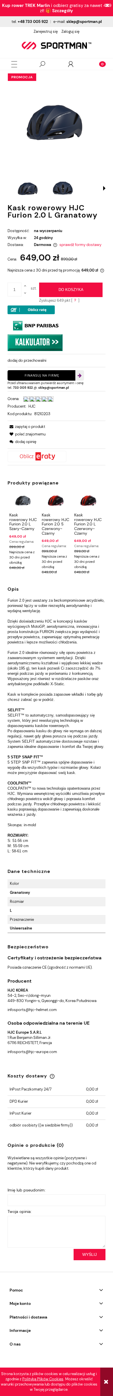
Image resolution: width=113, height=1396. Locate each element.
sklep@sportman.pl (84, 21)
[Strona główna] (56, 45)
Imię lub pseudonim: (26, 1190)
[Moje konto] (71, 64)
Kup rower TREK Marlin (26, 5)
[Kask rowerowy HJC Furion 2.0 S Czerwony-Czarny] (56, 501)
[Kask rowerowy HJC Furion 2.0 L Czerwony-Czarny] (88, 501)
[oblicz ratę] (56, 456)
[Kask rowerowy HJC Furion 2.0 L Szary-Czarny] (23, 501)
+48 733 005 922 (33, 21)
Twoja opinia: (20, 1211)
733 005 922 (23, 388)
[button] (14, 64)
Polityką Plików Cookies (42, 1379)
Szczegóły (62, 11)
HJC (31, 406)
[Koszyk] (99, 64)
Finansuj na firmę (42, 375)
